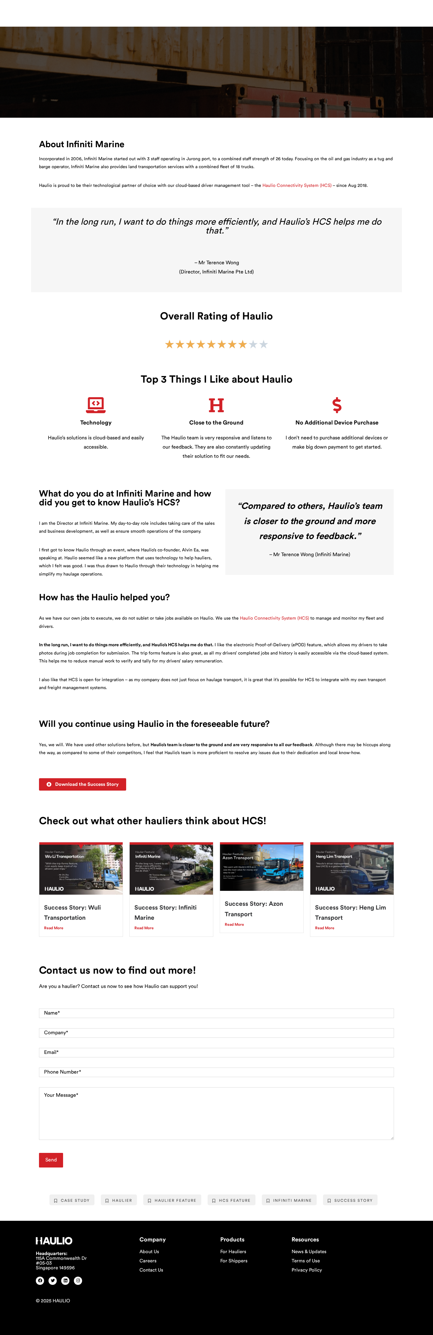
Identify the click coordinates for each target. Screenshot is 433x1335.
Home (89, 11)
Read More (53, 928)
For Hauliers (233, 1251)
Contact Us (151, 1270)
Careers (148, 1261)
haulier (122, 1200)
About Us (149, 1251)
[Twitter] (52, 1281)
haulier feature (176, 1200)
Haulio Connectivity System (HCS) (297, 185)
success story (353, 1200)
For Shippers (234, 1261)
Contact (219, 11)
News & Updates (309, 1251)
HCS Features (45, 57)
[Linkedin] (65, 1281)
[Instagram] (78, 1281)
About (111, 11)
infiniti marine (292, 1200)
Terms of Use (306, 1261)
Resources (186, 11)
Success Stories (80, 57)
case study (75, 1200)
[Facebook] (40, 1281)
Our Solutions (146, 11)
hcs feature (235, 1200)
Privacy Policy (307, 1270)
